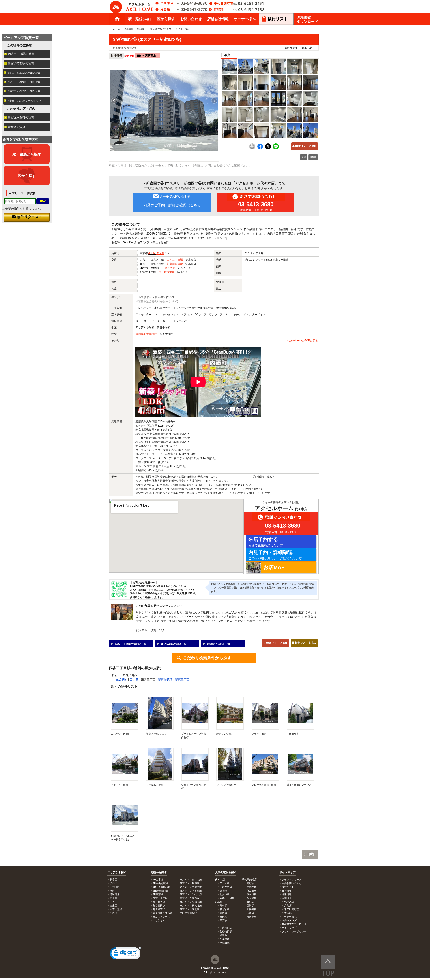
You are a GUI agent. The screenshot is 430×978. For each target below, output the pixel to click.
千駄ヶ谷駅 (168, 268)
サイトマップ (288, 872)
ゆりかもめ (159, 920)
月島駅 (223, 905)
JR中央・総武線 (149, 268)
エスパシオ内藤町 (121, 733)
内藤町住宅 (293, 733)
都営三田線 (159, 905)
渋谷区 (113, 883)
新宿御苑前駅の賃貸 (21, 63)
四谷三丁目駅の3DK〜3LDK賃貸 (23, 91)
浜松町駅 (251, 909)
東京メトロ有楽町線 (191, 890)
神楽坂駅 (225, 939)
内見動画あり (150, 55)
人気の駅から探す (225, 872)
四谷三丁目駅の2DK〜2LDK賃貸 (23, 82)
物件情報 (128, 29)
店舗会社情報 (218, 19)
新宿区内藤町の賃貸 (21, 117)
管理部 (288, 913)
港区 (112, 890)
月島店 (288, 905)
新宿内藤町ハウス (156, 733)
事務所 (313, 157)
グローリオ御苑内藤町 (264, 784)
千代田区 (115, 887)
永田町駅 (251, 890)
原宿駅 (223, 890)
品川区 (113, 898)
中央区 (113, 901)
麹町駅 (250, 883)
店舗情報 (287, 898)
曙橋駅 (223, 935)
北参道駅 (225, 894)
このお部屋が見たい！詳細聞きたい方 (275, 555)
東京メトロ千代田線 (191, 894)
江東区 (113, 905)
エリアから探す (117, 872)
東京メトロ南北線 (189, 909)
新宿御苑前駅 (175, 264)
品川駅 (250, 905)
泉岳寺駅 (251, 916)
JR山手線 (158, 879)
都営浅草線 (159, 909)
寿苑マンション (225, 733)
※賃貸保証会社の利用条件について (156, 301)
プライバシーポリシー (294, 931)
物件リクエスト (29, 217)
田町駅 (250, 901)
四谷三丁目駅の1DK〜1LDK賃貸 (23, 73)
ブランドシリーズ (291, 879)
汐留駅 (250, 913)
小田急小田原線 (188, 913)
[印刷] (252, 148)
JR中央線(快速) (161, 887)
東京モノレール (161, 916)
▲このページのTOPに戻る (302, 340)
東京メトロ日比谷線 (191, 905)
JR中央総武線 (160, 883)
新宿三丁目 (182, 679)
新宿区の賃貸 (16, 127)
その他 (113, 913)
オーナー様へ (245, 19)
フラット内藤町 (119, 784)
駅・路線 (140, 19)
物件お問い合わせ (291, 883)
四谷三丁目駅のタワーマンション (24, 100)
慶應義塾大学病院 (146, 334)
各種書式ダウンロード (307, 19)
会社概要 (287, 890)
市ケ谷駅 (251, 894)
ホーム (117, 19)
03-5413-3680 (255, 204)
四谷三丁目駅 (175, 259)
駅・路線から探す (27, 154)
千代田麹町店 (291, 909)
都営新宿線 (159, 901)
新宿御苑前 (165, 679)
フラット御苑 (259, 733)
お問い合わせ (191, 19)
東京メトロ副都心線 (191, 901)
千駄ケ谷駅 (226, 887)
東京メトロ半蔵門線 (191, 887)
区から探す (166, 19)
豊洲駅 (223, 913)
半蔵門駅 (251, 887)
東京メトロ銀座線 (189, 883)
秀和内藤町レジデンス (299, 784)
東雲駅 (223, 920)
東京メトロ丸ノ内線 (152, 259)
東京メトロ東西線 (189, 898)
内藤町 (160, 253)
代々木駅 (225, 883)
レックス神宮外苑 (226, 784)
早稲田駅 (225, 942)
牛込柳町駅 (226, 927)
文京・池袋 (116, 909)
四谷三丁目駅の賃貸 (21, 53)
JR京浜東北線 (160, 890)
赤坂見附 (121, 679)
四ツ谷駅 (251, 898)
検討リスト (288, 887)
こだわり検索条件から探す (207, 658)
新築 (303, 157)
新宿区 (140, 29)
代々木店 (289, 901)
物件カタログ (289, 920)
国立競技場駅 (167, 272)
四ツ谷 (134, 679)
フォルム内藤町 (154, 784)
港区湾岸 (115, 894)
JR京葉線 (158, 894)
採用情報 (287, 894)
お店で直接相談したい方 (265, 542)
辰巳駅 (223, 916)
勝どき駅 (225, 909)
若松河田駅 (226, 931)
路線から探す (158, 872)
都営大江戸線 (148, 272)
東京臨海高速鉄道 (162, 913)
